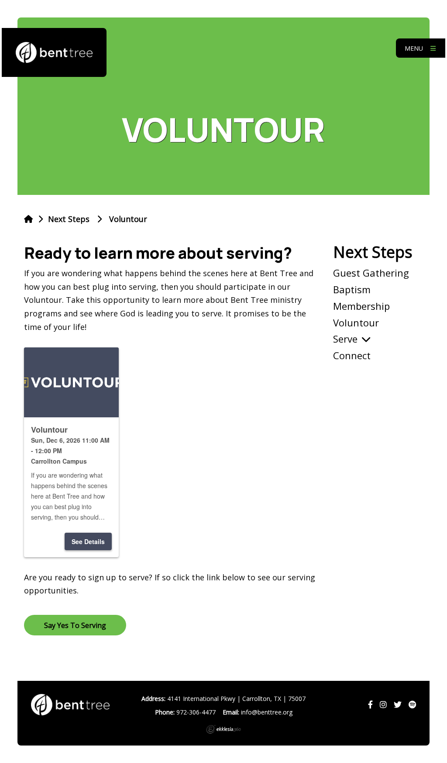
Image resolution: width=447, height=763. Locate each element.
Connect (352, 355)
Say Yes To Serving (75, 625)
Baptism (352, 289)
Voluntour (356, 322)
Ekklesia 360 (223, 729)
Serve (345, 338)
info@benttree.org (266, 712)
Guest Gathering (371, 272)
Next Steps (68, 219)
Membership (361, 306)
